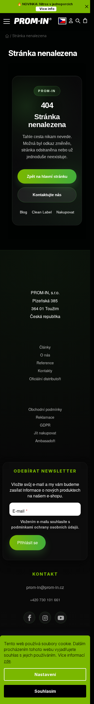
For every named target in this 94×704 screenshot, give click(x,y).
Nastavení (45, 674)
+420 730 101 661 (45, 599)
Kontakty (45, 370)
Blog (23, 212)
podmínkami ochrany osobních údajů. (45, 527)
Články (45, 347)
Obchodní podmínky (45, 409)
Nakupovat (65, 212)
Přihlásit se (27, 543)
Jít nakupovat (45, 432)
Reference (45, 362)
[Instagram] (45, 617)
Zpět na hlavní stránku (47, 176)
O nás (45, 355)
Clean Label (42, 212)
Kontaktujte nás (47, 194)
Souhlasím (45, 691)
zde (7, 661)
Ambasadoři (45, 440)
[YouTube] (61, 617)
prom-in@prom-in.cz (45, 587)
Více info (46, 9)
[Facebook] (29, 617)
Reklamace (45, 417)
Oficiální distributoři (45, 378)
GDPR (45, 425)
